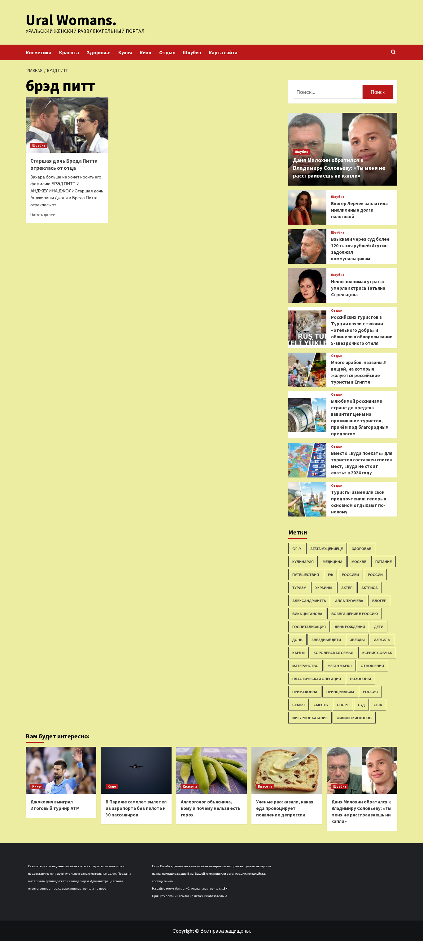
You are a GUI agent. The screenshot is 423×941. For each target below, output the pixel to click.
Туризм (299, 588)
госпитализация (309, 627)
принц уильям (340, 692)
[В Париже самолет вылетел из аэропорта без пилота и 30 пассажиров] (136, 770)
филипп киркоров (354, 718)
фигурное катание (310, 718)
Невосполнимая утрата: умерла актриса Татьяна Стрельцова (358, 288)
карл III (298, 653)
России (375, 575)
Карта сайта (223, 52)
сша (378, 705)
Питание (383, 562)
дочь (297, 640)
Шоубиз (192, 52)
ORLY (296, 549)
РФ (330, 575)
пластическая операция (316, 679)
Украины (323, 588)
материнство (305, 666)
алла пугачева (349, 601)
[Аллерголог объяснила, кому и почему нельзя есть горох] (211, 770)
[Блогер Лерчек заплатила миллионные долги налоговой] (307, 207)
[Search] (393, 52)
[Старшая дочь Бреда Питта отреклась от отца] (67, 124)
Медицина (332, 562)
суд (361, 705)
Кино (145, 52)
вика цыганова (307, 614)
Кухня (125, 52)
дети (378, 627)
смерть (321, 705)
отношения (372, 666)
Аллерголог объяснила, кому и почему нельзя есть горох (210, 808)
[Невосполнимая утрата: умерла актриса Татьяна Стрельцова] (307, 285)
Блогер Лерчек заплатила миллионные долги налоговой (359, 209)
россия (370, 692)
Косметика (38, 52)
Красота (69, 52)
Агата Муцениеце (326, 549)
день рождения (350, 627)
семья (298, 705)
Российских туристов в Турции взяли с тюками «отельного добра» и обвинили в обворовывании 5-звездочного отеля (362, 330)
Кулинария (303, 562)
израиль (382, 640)
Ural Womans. (71, 20)
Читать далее (42, 215)
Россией (350, 575)
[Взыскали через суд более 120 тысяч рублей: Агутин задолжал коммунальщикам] (307, 246)
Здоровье (99, 52)
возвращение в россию (354, 614)
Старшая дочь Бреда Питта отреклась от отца (64, 164)
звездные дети (326, 640)
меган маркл (340, 666)
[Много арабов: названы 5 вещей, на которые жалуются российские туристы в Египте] (307, 370)
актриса (369, 588)
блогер (379, 601)
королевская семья (333, 653)
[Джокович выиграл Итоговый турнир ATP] (61, 770)
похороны (360, 679)
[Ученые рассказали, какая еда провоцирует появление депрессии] (286, 770)
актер (346, 588)
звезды (357, 640)
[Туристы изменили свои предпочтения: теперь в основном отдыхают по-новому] (307, 499)
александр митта (309, 601)
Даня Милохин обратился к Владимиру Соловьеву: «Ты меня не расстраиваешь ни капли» (339, 167)
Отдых (167, 52)
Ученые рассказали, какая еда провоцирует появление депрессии (284, 808)
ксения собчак (377, 653)
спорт (343, 705)
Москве (358, 562)
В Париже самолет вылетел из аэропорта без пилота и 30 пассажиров (136, 808)
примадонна (304, 692)
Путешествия (305, 575)
